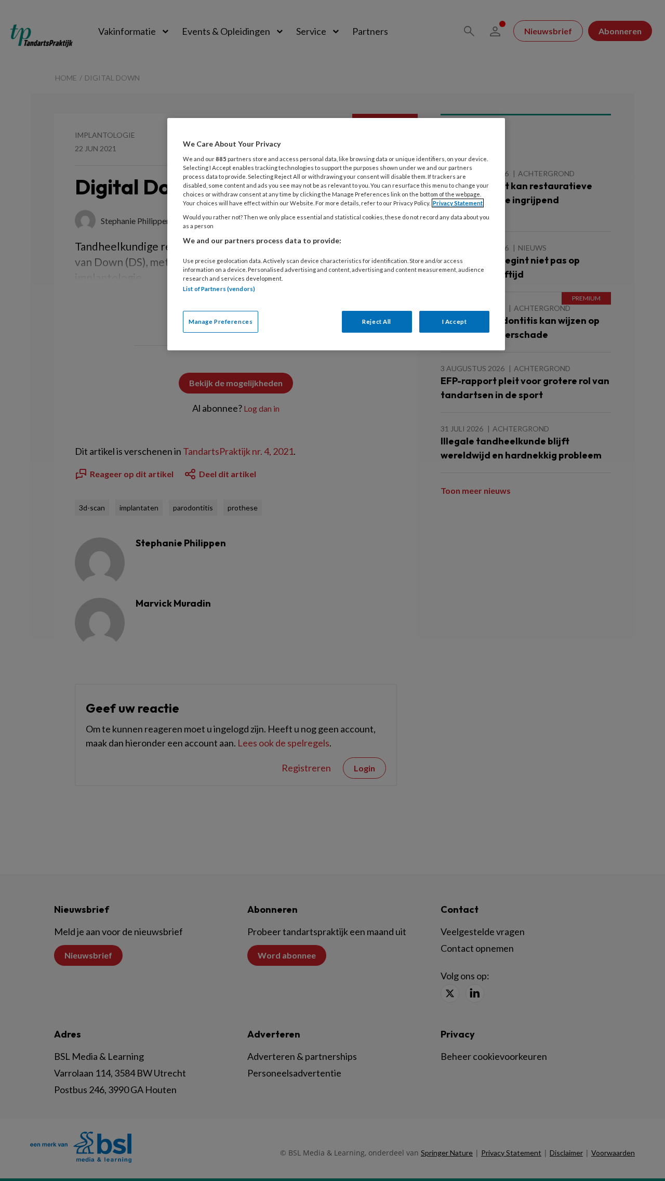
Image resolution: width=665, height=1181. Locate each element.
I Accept (454, 321)
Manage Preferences (220, 321)
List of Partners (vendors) (219, 288)
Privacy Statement (458, 203)
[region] (336, 234)
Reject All (376, 321)
